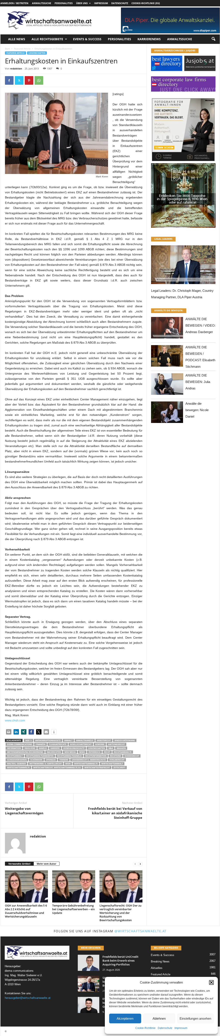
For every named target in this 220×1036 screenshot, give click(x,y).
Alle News (16, 39)
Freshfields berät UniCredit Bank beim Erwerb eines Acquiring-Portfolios (120, 960)
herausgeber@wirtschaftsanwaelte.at (27, 997)
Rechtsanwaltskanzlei (69, 756)
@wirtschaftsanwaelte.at (141, 931)
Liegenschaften (37, 53)
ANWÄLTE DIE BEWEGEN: (168, 310)
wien (67, 763)
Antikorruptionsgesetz (48, 740)
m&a (110, 748)
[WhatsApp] (39, 80)
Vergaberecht (116, 759)
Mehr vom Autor (46, 863)
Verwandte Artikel (19, 863)
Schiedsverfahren (17, 759)
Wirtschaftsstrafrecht (97, 767)
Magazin (121, 748)
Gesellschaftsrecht (81, 744)
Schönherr (36, 759)
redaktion (16, 68)
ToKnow (63, 759)
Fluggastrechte (57, 744)
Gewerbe (99, 744)
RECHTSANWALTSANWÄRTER (39, 756)
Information (14, 748)
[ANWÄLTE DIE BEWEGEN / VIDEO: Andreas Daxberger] (167, 329)
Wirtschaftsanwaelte (86, 763)
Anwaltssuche (41, 3)
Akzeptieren (125, 1018)
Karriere (55, 748)
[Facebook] (9, 80)
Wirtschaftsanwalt (112, 763)
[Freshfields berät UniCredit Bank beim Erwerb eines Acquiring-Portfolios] (88, 963)
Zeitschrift (119, 767)
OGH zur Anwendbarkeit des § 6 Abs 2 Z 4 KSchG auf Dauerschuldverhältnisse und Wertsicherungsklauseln (26, 911)
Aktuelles (156, 968)
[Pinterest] (29, 80)
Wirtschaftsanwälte (18, 767)
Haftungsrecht (116, 744)
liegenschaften (96, 748)
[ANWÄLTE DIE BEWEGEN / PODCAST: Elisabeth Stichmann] (167, 357)
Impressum (180, 1028)
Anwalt (68, 740)
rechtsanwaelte (122, 752)
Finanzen (40, 744)
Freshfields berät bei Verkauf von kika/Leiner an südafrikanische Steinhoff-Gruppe (115, 813)
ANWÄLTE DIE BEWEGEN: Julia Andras (197, 382)
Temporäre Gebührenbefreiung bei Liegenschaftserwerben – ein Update (73, 909)
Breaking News (160, 961)
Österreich (94, 752)
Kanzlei (43, 748)
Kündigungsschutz (73, 748)
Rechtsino (115, 756)
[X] (19, 80)
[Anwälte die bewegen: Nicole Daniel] (167, 413)
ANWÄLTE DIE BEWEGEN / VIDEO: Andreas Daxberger (200, 325)
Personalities (64, 3)
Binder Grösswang (125, 740)
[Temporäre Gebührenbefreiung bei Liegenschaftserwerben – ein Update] (73, 886)
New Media (70, 752)
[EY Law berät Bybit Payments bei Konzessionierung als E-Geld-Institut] (88, 1005)
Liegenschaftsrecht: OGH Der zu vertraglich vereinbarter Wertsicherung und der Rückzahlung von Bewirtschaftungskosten (120, 913)
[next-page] (140, 864)
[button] (211, 982)
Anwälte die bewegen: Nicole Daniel (197, 410)
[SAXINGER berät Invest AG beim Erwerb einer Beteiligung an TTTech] (88, 984)
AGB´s (28, 740)
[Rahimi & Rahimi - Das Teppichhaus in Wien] (183, 162)
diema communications (19, 744)
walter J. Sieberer (16, 763)
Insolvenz (29, 748)
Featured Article (22, 48)
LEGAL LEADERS (163, 238)
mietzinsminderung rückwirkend (25, 752)
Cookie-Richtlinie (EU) (145, 3)
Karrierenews (149, 39)
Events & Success (87, 39)
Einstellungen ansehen (195, 1018)
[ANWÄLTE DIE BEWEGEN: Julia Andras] (167, 385)
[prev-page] (135, 864)
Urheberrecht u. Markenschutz (89, 759)
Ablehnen (159, 1018)
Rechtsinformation (95, 756)
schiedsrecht (132, 756)
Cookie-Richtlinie (145, 1028)
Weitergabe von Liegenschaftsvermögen (24, 810)
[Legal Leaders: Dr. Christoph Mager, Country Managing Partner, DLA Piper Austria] (183, 265)
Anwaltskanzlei (84, 740)
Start (7, 48)
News (82, 752)
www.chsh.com (15, 720)
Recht (107, 752)
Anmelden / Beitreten (14, 3)
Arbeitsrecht (104, 740)
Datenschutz (165, 1028)
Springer (51, 759)
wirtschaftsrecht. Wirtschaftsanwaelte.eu (57, 767)
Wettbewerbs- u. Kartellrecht (45, 763)
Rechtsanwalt (15, 756)
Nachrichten (54, 752)
